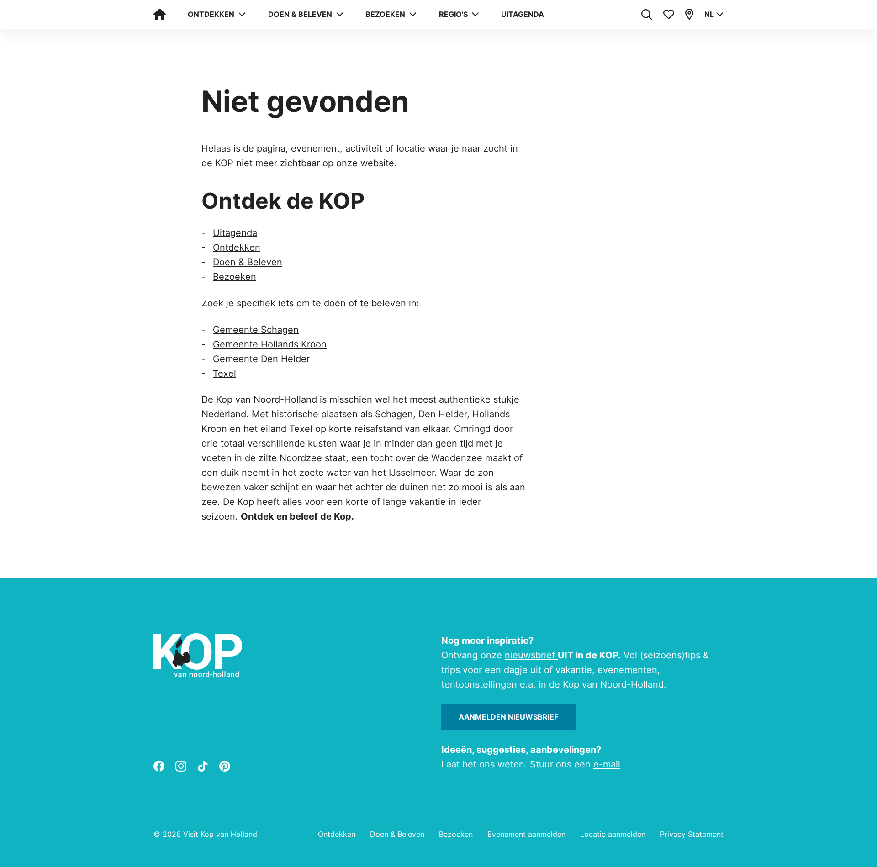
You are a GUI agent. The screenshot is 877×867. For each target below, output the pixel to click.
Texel (224, 373)
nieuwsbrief (531, 655)
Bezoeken (234, 276)
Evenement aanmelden (526, 834)
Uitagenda (522, 14)
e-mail (606, 764)
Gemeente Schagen (256, 329)
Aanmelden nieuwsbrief (508, 716)
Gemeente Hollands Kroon (270, 344)
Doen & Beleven (247, 262)
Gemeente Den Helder (261, 358)
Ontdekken (236, 247)
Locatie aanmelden (612, 834)
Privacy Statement (692, 834)
